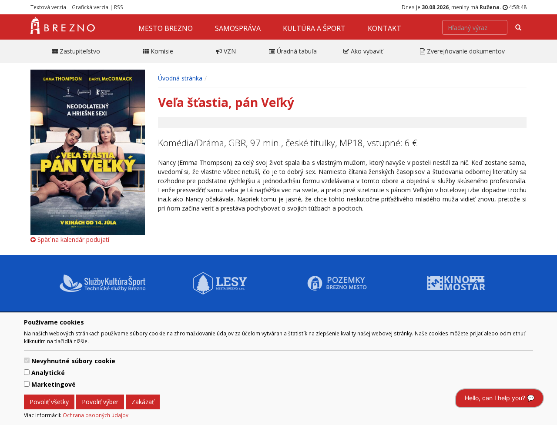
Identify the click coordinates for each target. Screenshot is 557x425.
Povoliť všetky (49, 402)
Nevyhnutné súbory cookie (73, 361)
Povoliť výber (100, 402)
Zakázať (142, 402)
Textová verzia (48, 6)
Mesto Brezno (165, 28)
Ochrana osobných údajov (95, 415)
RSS (118, 6)
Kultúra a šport (314, 28)
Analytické (48, 372)
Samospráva (238, 28)
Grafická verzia (90, 6)
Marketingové (53, 384)
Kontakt (384, 28)
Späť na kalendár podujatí (72, 239)
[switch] (27, 360)
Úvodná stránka (180, 78)
